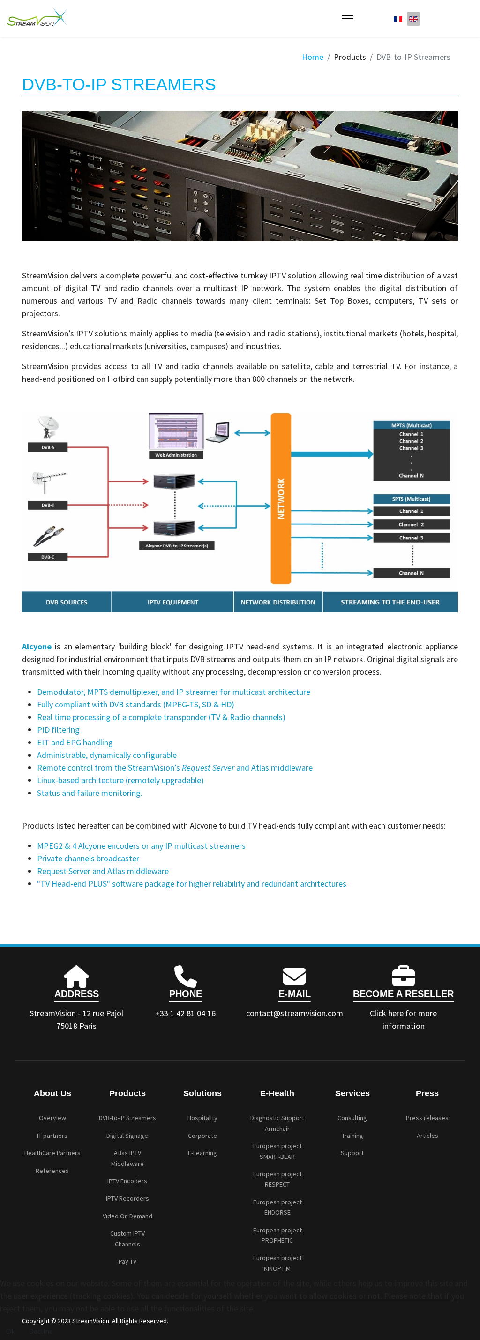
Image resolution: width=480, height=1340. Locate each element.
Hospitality (203, 1118)
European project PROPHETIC (277, 1235)
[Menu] (347, 18)
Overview (52, 1118)
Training (352, 1135)
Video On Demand (127, 1216)
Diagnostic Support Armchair (277, 1123)
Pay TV (127, 1261)
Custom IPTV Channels (127, 1238)
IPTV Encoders (127, 1181)
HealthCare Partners (52, 1153)
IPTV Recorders (127, 1198)
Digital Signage (127, 1135)
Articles (427, 1135)
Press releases (427, 1118)
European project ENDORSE (277, 1207)
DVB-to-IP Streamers (127, 1118)
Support (352, 1153)
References (52, 1170)
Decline (41, 1331)
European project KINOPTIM (277, 1262)
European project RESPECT (277, 1179)
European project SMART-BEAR (277, 1151)
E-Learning (202, 1153)
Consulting (352, 1118)
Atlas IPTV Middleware (127, 1158)
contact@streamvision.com (294, 1013)
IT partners (52, 1135)
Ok (10, 1331)
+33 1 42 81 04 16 (185, 1013)
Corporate (202, 1135)
